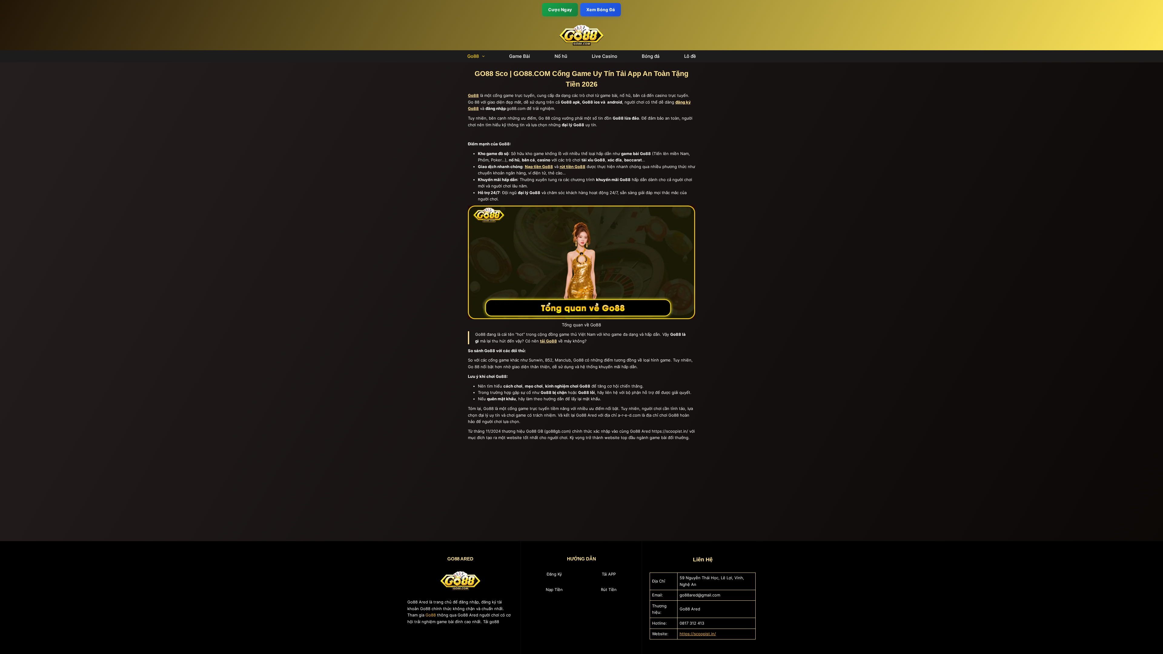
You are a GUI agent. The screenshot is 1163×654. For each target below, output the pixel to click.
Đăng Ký (554, 574)
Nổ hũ (561, 56)
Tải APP (609, 574)
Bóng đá (651, 56)
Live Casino (604, 56)
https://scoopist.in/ (698, 633)
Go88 (473, 56)
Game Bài (519, 56)
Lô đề (690, 56)
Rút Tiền (609, 589)
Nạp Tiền (554, 589)
